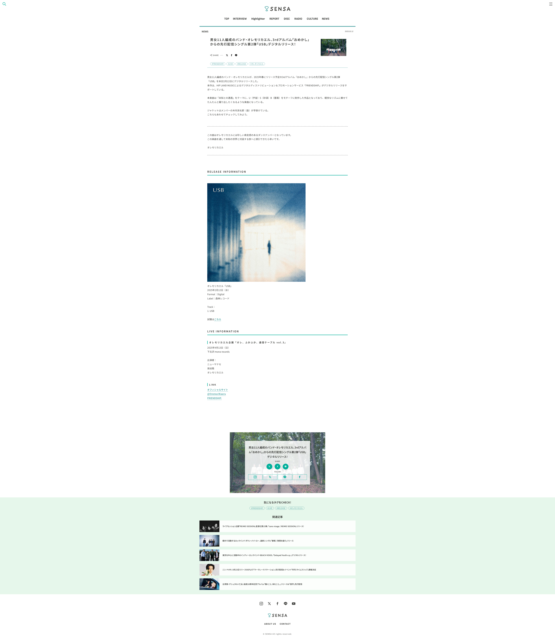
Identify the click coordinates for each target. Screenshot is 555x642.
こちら (217, 319)
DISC (287, 18)
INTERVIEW (240, 18)
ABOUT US (270, 624)
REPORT (274, 18)
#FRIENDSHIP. (218, 63)
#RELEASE (241, 63)
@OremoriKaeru (216, 394)
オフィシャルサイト (217, 389)
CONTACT (285, 624)
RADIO (298, 18)
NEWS (325, 18)
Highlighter (258, 18)
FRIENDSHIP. (214, 398)
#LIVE (230, 63)
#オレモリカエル (256, 63)
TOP (226, 18)
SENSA (277, 9)
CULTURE (312, 18)
